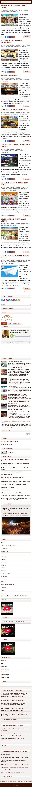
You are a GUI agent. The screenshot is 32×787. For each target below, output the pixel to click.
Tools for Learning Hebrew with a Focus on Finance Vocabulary (16, 729)
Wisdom (7, 225)
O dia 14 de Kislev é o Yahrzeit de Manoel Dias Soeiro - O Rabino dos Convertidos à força (16, 499)
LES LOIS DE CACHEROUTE (8, 545)
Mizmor (16, 79)
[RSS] (19, 300)
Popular (4, 323)
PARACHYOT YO (5, 554)
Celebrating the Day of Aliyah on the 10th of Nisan (15, 481)
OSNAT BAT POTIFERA (7, 487)
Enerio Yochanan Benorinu (10, 441)
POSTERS (3, 570)
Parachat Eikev (12, 386)
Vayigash (15, 46)
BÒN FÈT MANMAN (6, 474)
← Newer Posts (5, 292)
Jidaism (6, 262)
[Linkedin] (9, 300)
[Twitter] (2, 300)
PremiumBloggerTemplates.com (15, 783)
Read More (27, 37)
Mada (16, 150)
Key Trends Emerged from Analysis (11, 736)
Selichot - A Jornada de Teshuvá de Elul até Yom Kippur (19, 412)
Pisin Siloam (7, 12)
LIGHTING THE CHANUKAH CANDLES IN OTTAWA (15, 145)
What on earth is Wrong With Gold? (11, 733)
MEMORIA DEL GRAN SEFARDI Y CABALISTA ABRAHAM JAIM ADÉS (14, 703)
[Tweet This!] (8, 37)
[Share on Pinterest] (10, 37)
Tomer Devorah (5, 674)
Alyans (28, 260)
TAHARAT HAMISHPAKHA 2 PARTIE (18, 370)
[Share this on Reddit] (14, 37)
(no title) (10, 378)
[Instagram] (12, 300)
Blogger (29, 781)
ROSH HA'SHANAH (13, 403)
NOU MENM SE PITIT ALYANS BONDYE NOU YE (15, 257)
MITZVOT (3, 565)
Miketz (2, 225)
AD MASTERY (4, 576)
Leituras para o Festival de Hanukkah (11, 493)
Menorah (3, 114)
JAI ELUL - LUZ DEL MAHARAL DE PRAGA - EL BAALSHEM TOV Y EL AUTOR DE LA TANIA (14, 694)
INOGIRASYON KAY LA (9, 75)
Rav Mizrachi (5, 669)
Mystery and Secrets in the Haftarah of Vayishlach (15, 495)
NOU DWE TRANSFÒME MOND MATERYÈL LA (12, 41)
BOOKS (3, 568)
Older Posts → (27, 292)
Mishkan (8, 114)
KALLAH (3, 562)
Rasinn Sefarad (5, 677)
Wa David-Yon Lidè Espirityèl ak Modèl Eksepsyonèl (12, 478)
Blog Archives (16, 323)
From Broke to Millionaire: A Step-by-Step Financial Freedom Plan (13, 739)
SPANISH (3, 587)
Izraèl (2, 262)
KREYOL (3, 582)
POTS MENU (4, 548)
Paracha (3, 46)
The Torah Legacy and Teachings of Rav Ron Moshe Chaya (16, 421)
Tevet (7, 190)
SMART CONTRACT (6, 573)
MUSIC (3, 590)
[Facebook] (4, 300)
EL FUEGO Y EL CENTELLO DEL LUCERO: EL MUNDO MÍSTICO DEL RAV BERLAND (15, 713)
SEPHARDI (4, 556)
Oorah (2, 663)
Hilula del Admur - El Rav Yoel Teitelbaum (13, 708)
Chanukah (7, 79)
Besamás (3, 660)
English (12, 150)
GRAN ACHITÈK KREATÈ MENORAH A (14, 110)
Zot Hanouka (26, 79)
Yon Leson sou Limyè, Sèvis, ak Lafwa (11, 472)
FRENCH (3, 593)
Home (16, 292)
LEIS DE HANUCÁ (6, 490)
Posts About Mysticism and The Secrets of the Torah (14, 595)
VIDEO (2, 579)
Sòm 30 (20, 79)
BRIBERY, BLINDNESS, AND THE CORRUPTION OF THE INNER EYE (17, 395)
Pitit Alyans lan (19, 262)
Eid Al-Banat (9, 189)
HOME (2, 542)
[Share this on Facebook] (5, 37)
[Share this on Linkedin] (12, 37)
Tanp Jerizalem (14, 114)
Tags (9, 323)
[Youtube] (14, 300)
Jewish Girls (20, 189)
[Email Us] (16, 300)
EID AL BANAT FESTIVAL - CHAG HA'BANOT (13, 484)
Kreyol (2, 12)
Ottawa (20, 150)
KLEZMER (3, 559)
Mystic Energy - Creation (7, 584)
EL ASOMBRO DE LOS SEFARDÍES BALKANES (13, 699)
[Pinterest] (7, 300)
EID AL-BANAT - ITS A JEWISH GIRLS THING (14, 184)
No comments (14, 12)
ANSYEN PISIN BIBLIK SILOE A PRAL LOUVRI (14, 6)
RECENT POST (5, 551)
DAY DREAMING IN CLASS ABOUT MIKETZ (13, 220)
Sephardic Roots (7, 444)
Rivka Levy (4, 666)
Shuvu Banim (5, 672)
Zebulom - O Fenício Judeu (15, 361)
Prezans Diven (9, 46)
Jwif (10, 262)
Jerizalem (26, 10)
